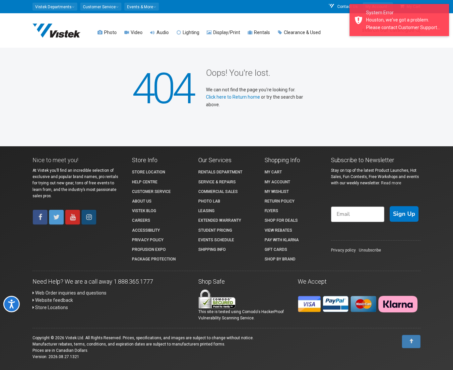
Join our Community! (151, 245)
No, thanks (152, 267)
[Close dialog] (367, 128)
